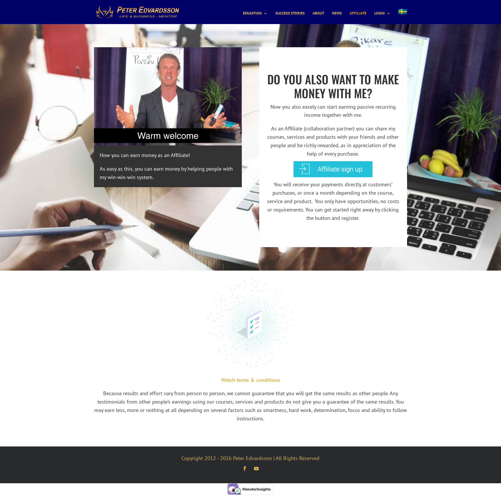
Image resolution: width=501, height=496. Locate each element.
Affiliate (358, 13)
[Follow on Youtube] (256, 468)
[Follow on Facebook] (244, 468)
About (318, 13)
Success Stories (290, 13)
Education (252, 13)
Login (379, 13)
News (337, 13)
